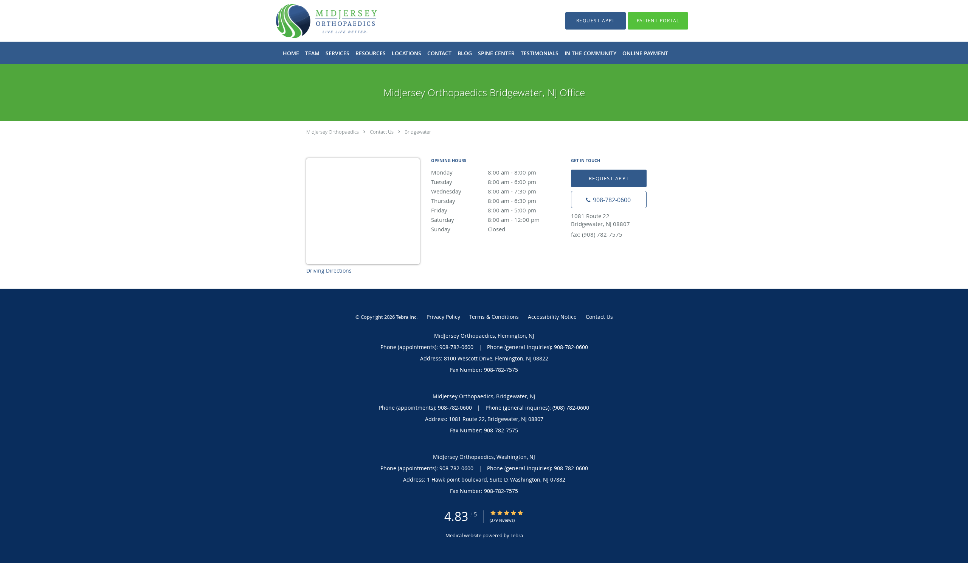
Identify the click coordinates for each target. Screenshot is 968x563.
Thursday (483, 200)
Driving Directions (329, 270)
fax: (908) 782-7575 (596, 234)
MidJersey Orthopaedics (332, 131)
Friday (483, 210)
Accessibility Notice (552, 316)
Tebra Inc (406, 316)
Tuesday (483, 182)
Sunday (468, 229)
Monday (483, 172)
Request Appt (609, 178)
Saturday (485, 219)
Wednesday (483, 191)
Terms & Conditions (494, 316)
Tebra (516, 535)
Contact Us (382, 131)
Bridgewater (418, 131)
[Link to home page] (315, 21)
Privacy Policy (443, 316)
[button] (595, 21)
